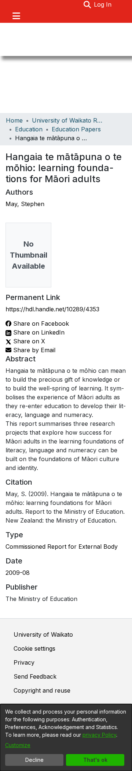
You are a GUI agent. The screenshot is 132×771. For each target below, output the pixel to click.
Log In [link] (103, 4)
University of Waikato (43, 634)
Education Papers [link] (76, 129)
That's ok (95, 760)
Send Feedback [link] (35, 676)
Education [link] (29, 129)
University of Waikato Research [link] (68, 120)
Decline (34, 760)
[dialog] (66, 737)
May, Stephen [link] (25, 204)
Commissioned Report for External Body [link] (62, 546)
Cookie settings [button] (34, 648)
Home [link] (14, 120)
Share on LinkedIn (38, 332)
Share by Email (33, 350)
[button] (87, 4)
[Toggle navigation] (16, 16)
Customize (17, 745)
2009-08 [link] (18, 572)
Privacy (24, 662)
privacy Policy (99, 735)
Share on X (28, 341)
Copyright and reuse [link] (42, 690)
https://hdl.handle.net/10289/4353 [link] (52, 309)
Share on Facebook (40, 323)
